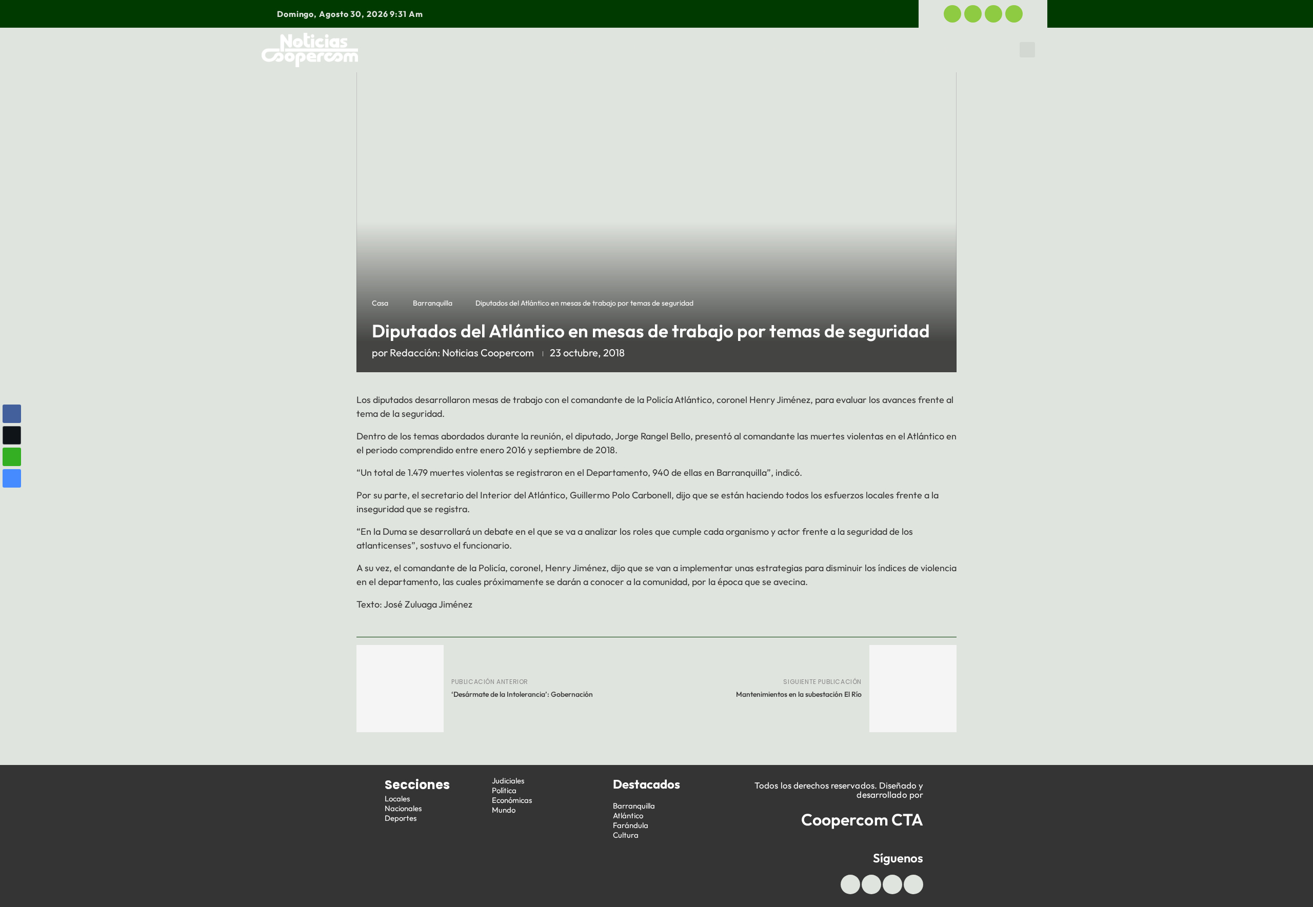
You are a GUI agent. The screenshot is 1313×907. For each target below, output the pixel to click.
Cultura (626, 835)
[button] (1027, 49)
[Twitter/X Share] (12, 435)
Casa (380, 303)
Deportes (582, 49)
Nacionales (403, 808)
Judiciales (655, 49)
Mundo (954, 49)
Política (726, 49)
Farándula (630, 825)
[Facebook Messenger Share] (12, 478)
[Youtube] (993, 14)
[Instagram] (1014, 14)
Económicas (799, 49)
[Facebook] (952, 14)
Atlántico (628, 815)
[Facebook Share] (12, 414)
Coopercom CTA (862, 819)
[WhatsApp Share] (12, 457)
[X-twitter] (973, 14)
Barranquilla (432, 303)
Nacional (512, 49)
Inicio (399, 49)
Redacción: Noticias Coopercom (462, 352)
